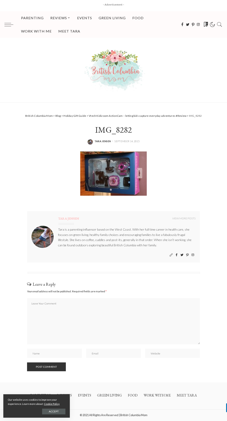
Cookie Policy (52, 403)
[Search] (219, 24)
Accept (54, 411)
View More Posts (184, 218)
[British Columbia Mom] (113, 70)
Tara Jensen (102, 141)
